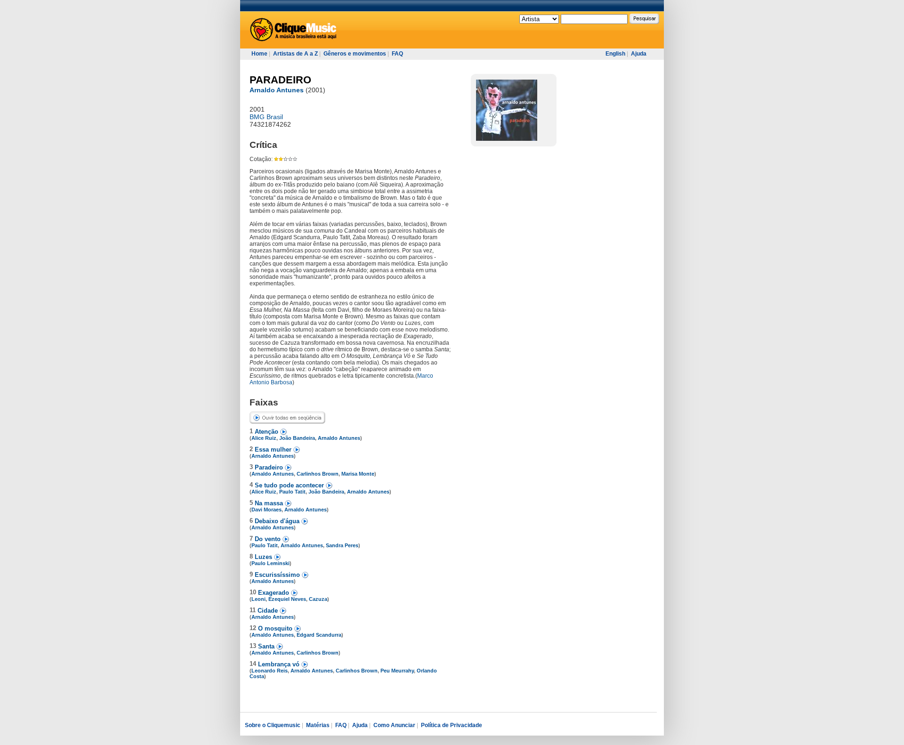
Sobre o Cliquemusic (272, 725)
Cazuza (318, 599)
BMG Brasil (266, 117)
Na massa (270, 503)
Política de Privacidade (451, 725)
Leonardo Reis (269, 670)
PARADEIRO (280, 80)
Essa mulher (274, 449)
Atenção (267, 431)
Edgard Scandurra (319, 635)
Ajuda (638, 53)
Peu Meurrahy (397, 670)
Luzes (264, 556)
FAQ (397, 53)
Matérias (318, 725)
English (615, 53)
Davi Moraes (266, 509)
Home (259, 53)
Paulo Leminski (270, 563)
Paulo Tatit (292, 491)
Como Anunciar (394, 725)
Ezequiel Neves (287, 599)
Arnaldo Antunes (277, 90)
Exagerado (274, 592)
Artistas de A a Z (295, 53)
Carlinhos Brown (318, 474)
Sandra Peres (342, 545)
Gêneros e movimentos (354, 53)
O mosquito (276, 628)
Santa (267, 646)
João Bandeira (297, 438)
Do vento (268, 539)
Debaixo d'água (278, 521)
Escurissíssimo (278, 574)
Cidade (269, 610)
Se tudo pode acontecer (290, 485)
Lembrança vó (279, 664)
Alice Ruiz (263, 438)
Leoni (258, 599)
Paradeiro (270, 467)
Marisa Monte (357, 474)
